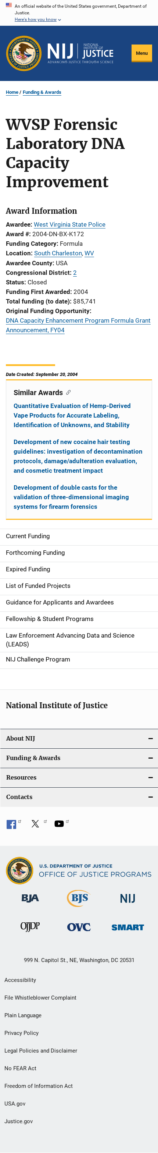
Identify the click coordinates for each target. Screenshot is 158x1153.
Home (12, 92)
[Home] (80, 53)
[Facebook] (14, 826)
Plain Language (23, 1015)
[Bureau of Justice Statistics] (79, 908)
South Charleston (58, 253)
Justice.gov (18, 1121)
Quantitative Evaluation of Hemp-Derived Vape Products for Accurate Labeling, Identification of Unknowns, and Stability (72, 415)
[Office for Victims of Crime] (79, 932)
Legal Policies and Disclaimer (40, 1050)
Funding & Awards (42, 92)
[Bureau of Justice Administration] (30, 903)
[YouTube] (62, 826)
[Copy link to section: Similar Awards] (67, 391)
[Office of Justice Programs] (24, 53)
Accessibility (20, 980)
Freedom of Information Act (38, 1086)
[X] (38, 826)
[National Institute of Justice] (128, 904)
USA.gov (14, 1103)
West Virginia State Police (69, 224)
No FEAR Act (20, 1068)
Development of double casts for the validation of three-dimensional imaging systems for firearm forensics (71, 497)
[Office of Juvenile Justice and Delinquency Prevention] (30, 933)
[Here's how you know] (79, 13)
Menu (142, 53)
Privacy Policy (21, 1033)
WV (89, 253)
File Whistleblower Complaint (40, 997)
